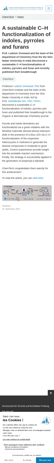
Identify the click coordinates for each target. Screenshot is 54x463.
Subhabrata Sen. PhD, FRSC (24, 101)
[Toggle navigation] (49, 8)
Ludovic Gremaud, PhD (26, 86)
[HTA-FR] (22, 8)
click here (38, 178)
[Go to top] (51, 393)
